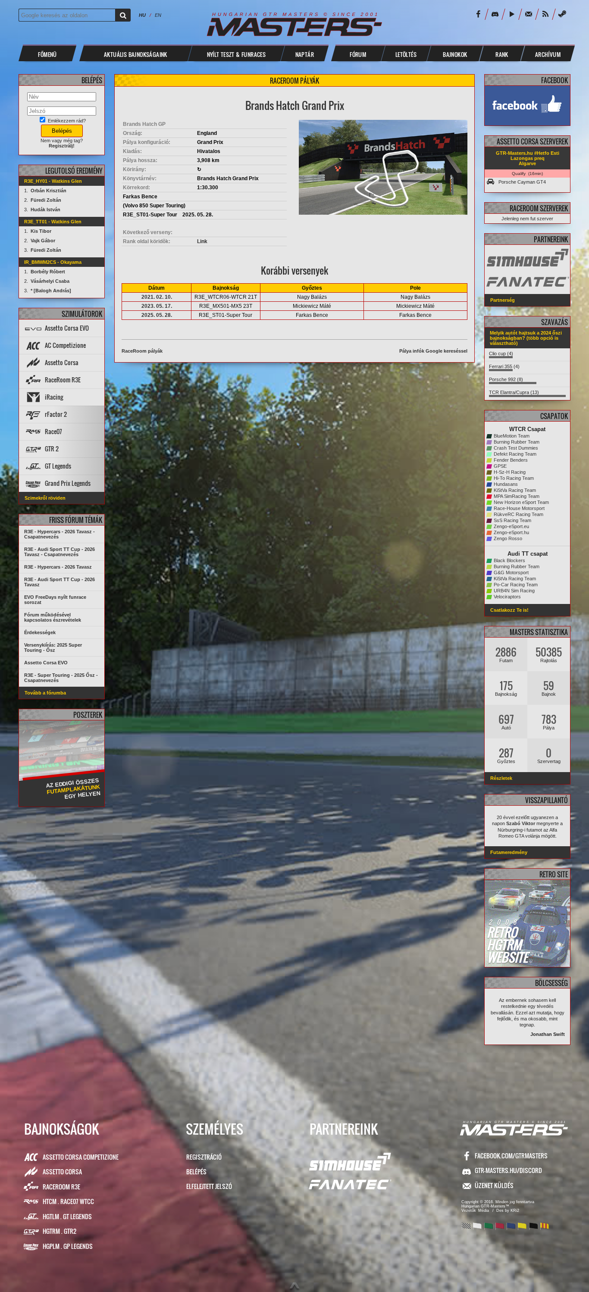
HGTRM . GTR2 (59, 1231)
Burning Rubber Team (516, 441)
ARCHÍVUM (548, 54)
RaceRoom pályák (142, 351)
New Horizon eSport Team (521, 502)
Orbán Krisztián (48, 190)
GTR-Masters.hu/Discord (508, 1170)
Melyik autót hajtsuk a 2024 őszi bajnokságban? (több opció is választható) (526, 338)
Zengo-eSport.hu (511, 532)
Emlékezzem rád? (66, 120)
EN (158, 15)
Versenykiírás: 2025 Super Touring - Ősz (53, 647)
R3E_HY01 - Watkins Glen (53, 181)
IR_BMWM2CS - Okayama (52, 262)
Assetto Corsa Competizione (81, 1156)
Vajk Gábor (43, 240)
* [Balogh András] (51, 290)
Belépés (196, 1171)
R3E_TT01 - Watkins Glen (52, 221)
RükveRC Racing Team (518, 514)
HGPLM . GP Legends (68, 1246)
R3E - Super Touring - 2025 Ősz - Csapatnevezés (61, 678)
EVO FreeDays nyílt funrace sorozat (55, 599)
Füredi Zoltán (46, 200)
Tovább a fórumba (45, 692)
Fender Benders (511, 460)
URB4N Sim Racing (514, 590)
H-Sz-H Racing (510, 472)
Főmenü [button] (47, 54)
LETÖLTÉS (406, 54)
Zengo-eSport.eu (511, 526)
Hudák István (45, 209)
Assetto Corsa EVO (46, 662)
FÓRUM (358, 54)
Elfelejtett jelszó (209, 1186)
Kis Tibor (41, 231)
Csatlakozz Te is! (509, 610)
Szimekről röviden (45, 498)
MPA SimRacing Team (516, 496)
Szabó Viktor (520, 823)
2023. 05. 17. (156, 306)
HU (142, 15)
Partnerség (502, 300)
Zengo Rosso (508, 538)
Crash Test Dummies (516, 447)
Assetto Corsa (62, 1171)
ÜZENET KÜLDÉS (494, 1185)
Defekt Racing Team (515, 454)
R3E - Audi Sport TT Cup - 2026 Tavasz (59, 582)
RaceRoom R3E (61, 1186)
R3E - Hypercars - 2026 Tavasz (58, 566)
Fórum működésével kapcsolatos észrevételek (52, 617)
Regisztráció (204, 1156)
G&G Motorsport (511, 572)
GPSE (500, 466)
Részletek (501, 778)
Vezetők (468, 1210)
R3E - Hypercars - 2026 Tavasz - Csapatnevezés (59, 534)
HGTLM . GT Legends (67, 1216)
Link (202, 241)
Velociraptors (507, 596)
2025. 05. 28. (156, 315)
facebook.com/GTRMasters (511, 1155)
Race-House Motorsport (519, 508)
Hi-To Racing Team (514, 478)
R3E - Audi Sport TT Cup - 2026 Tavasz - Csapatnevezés (59, 552)
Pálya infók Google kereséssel (433, 351)
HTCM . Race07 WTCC (68, 1201)
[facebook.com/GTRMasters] (527, 105)
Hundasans (506, 484)
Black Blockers (509, 560)
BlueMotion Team (511, 435)
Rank (501, 54)
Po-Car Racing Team (516, 584)
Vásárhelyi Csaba (50, 281)
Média (483, 1210)
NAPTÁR (304, 54)
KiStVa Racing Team (515, 490)
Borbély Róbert (48, 271)
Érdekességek (40, 632)
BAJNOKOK (455, 54)
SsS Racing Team (512, 520)
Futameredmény (508, 852)
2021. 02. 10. (156, 297)
